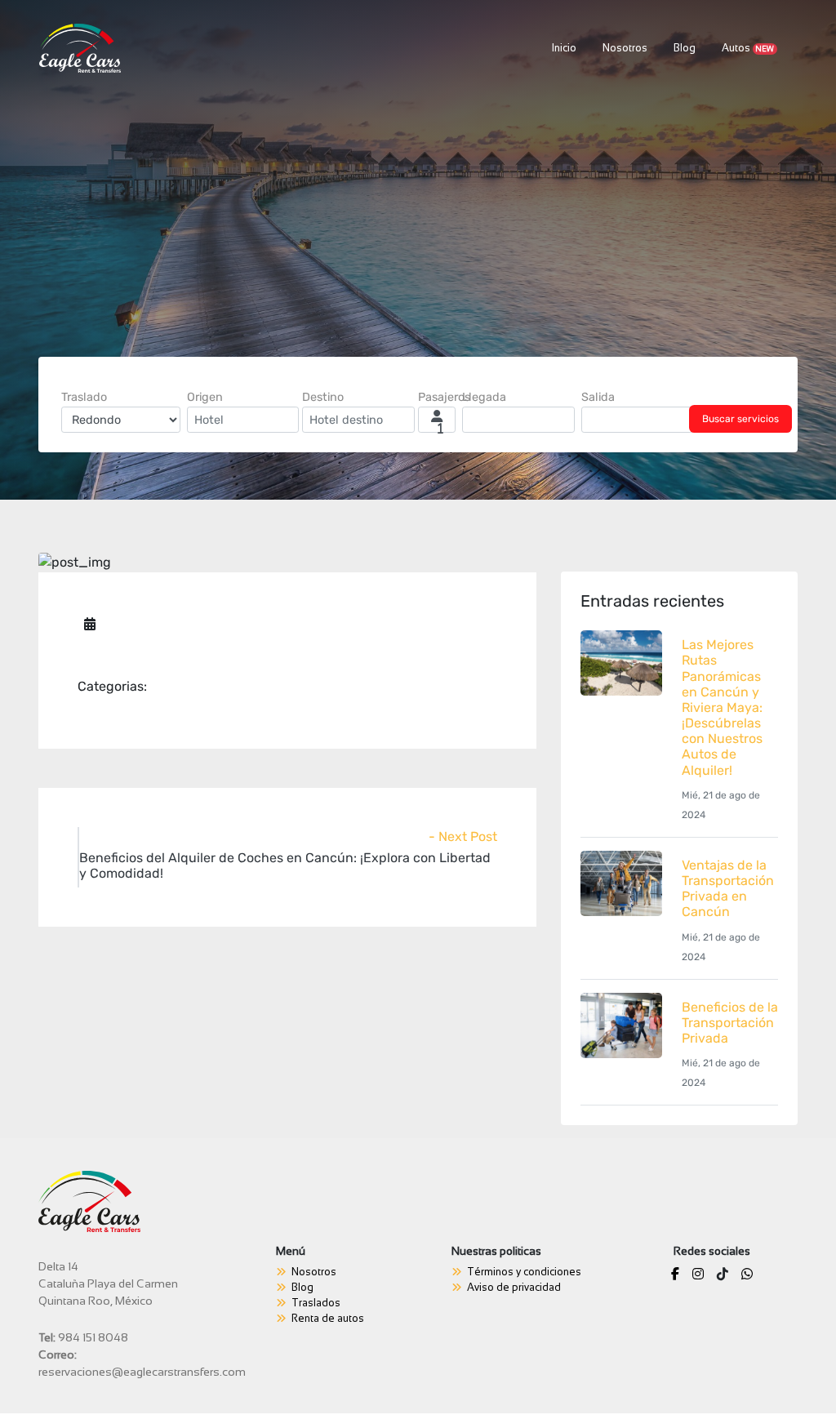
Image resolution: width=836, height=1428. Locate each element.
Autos (748, 48)
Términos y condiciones (524, 1272)
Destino (323, 397)
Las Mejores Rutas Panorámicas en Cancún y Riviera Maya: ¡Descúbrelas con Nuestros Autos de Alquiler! (722, 707)
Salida (598, 397)
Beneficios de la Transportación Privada (730, 1022)
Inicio (567, 48)
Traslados (315, 1303)
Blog (685, 48)
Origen (205, 397)
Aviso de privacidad (514, 1287)
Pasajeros (444, 397)
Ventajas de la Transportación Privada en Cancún (728, 888)
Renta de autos (327, 1318)
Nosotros (625, 48)
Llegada (484, 397)
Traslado (84, 397)
